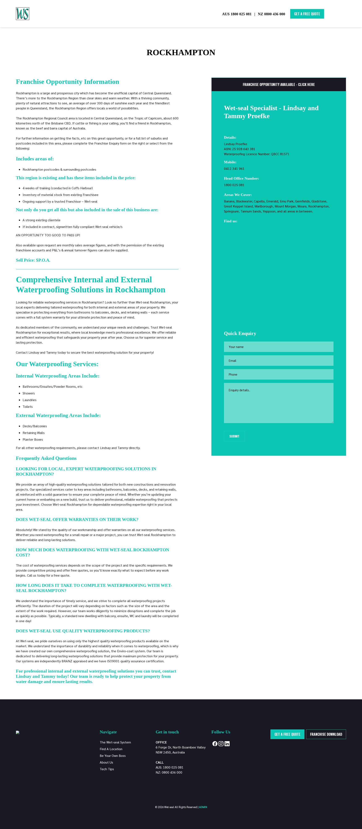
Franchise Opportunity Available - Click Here (279, 84)
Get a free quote (287, 734)
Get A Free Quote (307, 13)
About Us (106, 762)
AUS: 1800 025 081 (170, 767)
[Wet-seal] (17, 732)
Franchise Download (326, 734)
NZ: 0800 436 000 (169, 772)
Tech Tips (107, 769)
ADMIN (203, 807)
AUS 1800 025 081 (237, 14)
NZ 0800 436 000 (271, 14)
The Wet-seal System (115, 742)
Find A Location (111, 749)
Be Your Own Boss (113, 755)
